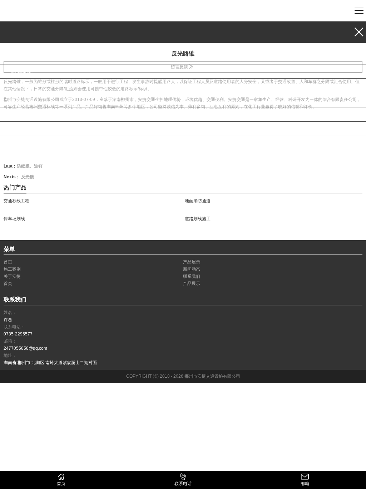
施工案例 (22, 57)
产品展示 (22, 43)
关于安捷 (22, 86)
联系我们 (22, 100)
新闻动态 (22, 71)
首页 (16, 114)
